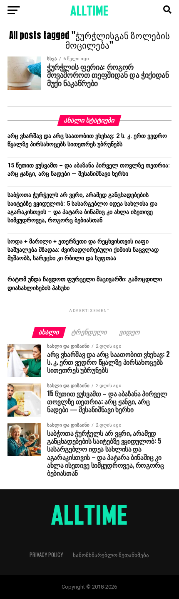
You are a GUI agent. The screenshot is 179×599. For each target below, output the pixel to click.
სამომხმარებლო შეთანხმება (111, 555)
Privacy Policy (46, 555)
